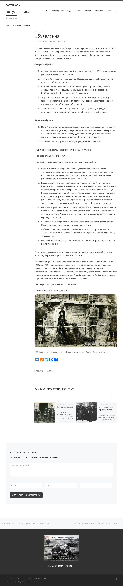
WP (16, 582)
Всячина (16, 25)
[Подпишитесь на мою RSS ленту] (116, 579)
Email (49, 486)
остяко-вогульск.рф (20, 578)
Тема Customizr (33, 582)
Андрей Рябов (41, 42)
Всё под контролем (65, 407)
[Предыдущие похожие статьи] (109, 396)
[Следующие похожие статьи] (114, 396)
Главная (8, 25)
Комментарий (20, 465)
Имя (13, 486)
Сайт (84, 486)
